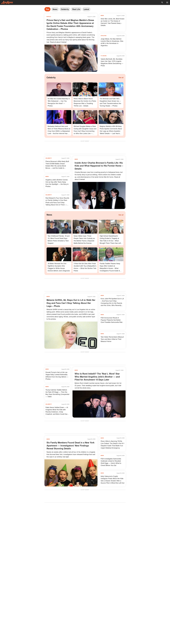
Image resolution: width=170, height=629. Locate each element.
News (55, 9)
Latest (86, 9)
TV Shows (104, 55)
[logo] (7, 2)
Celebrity (65, 9)
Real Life (76, 9)
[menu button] (167, 2)
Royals (49, 16)
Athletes (103, 35)
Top (47, 9)
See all (121, 77)
